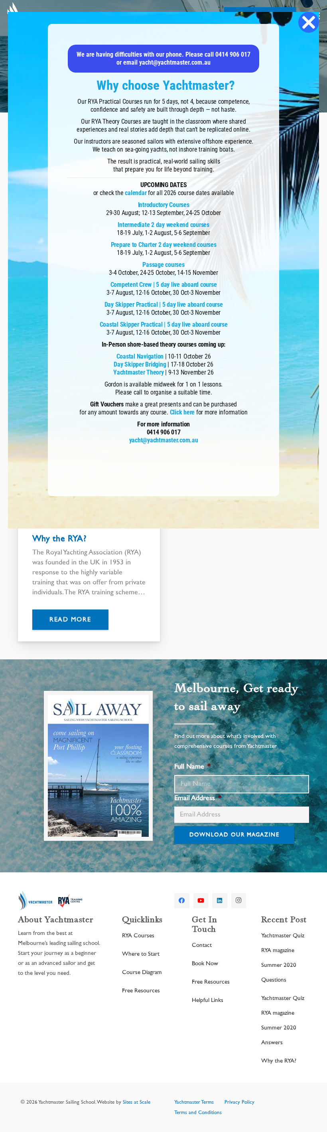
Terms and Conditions (198, 1112)
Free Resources (141, 991)
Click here (182, 412)
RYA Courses (138, 936)
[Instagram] (238, 900)
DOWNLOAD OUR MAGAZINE (234, 835)
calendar (135, 193)
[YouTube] (201, 900)
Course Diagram (142, 972)
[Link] (51, 901)
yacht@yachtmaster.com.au (163, 440)
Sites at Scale (136, 1102)
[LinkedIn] (219, 900)
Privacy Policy (239, 1102)
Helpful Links (207, 1000)
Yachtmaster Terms (194, 1102)
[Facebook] (181, 900)
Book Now (205, 963)
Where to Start (141, 954)
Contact (202, 945)
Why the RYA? (59, 538)
